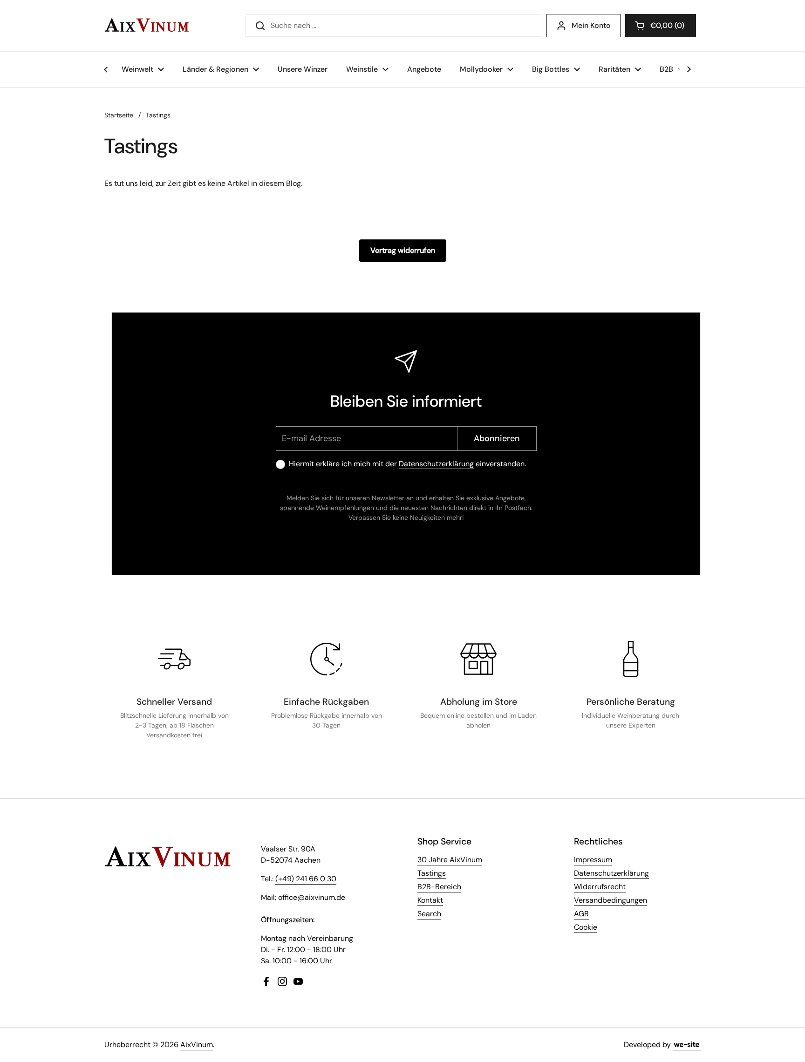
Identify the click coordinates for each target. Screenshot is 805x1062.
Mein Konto (591, 25)
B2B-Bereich (439, 887)
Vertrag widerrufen (402, 250)
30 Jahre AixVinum (449, 860)
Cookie (585, 927)
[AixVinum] (146, 25)
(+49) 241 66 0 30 (305, 879)
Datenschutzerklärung (436, 464)
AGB (581, 914)
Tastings (158, 115)
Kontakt (430, 900)
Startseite (118, 115)
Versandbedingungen (610, 900)
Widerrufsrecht (600, 887)
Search (429, 914)
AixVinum (196, 1044)
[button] (660, 25)
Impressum (593, 860)
